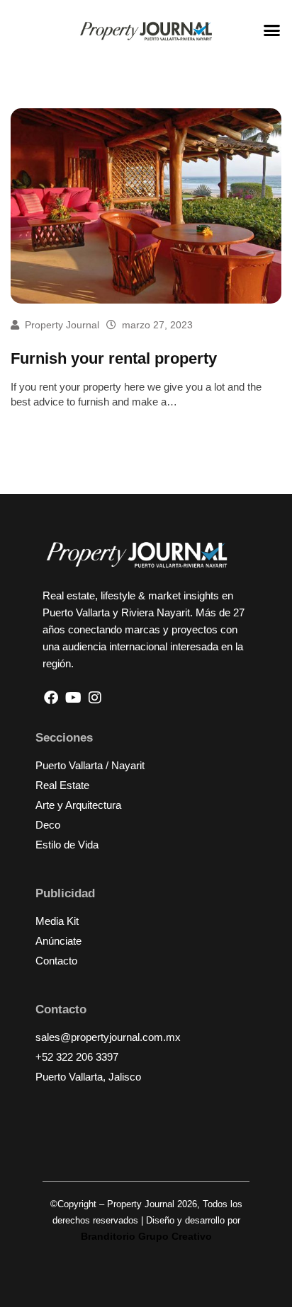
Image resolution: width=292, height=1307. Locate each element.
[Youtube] (73, 697)
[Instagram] (94, 697)
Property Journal (62, 324)
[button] (272, 30)
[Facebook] (51, 697)
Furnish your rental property (114, 358)
